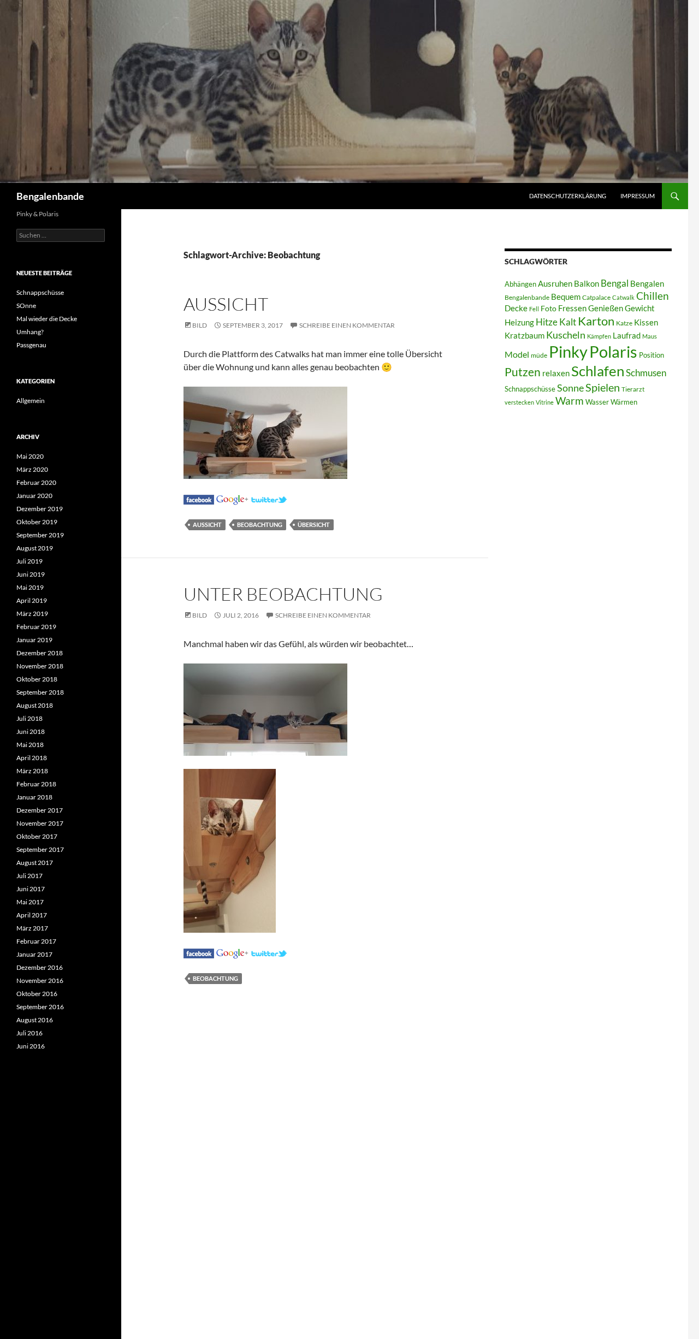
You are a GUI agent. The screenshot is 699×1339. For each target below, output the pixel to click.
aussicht (207, 524)
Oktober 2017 (36, 836)
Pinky (568, 351)
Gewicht (640, 308)
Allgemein (30, 400)
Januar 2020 (34, 495)
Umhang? (30, 332)
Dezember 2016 (39, 967)
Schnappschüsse (530, 388)
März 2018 (32, 771)
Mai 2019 (30, 587)
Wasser (597, 402)
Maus (649, 336)
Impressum (637, 195)
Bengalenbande (50, 196)
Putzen (523, 371)
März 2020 (32, 469)
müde (539, 355)
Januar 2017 (34, 954)
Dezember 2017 (39, 810)
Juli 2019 (29, 561)
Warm (569, 400)
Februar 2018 (36, 784)
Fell (534, 308)
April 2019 (31, 600)
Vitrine (545, 402)
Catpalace (596, 297)
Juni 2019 (30, 574)
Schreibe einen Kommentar (347, 325)
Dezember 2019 (39, 509)
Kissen (646, 322)
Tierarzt (632, 389)
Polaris (613, 351)
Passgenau (31, 345)
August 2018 (34, 705)
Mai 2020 (30, 456)
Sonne (570, 388)
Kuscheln (565, 335)
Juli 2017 (29, 876)
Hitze (547, 322)
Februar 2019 (36, 627)
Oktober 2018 (36, 679)
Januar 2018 (34, 797)
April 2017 (31, 915)
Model (517, 354)
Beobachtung (259, 524)
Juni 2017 (30, 889)
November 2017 (39, 823)
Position (651, 355)
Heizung (519, 322)
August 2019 (34, 548)
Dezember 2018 (39, 653)
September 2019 (40, 535)
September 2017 (40, 849)
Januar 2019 (34, 640)
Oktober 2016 (36, 994)
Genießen (605, 308)
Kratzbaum (524, 335)
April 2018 (31, 758)
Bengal (615, 283)
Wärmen (624, 402)
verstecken (519, 402)
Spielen (602, 387)
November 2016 (39, 980)
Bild (199, 325)
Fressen (572, 308)
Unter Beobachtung (283, 594)
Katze (624, 323)
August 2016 (34, 1020)
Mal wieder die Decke (46, 319)
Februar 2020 (36, 482)
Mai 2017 (30, 902)
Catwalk (623, 297)
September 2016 (40, 1007)
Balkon (586, 283)
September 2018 (40, 692)
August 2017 (34, 862)
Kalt (567, 322)
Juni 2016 (30, 1046)
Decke (516, 308)
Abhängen (520, 284)
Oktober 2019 (36, 522)
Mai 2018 (30, 744)
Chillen (652, 295)
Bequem (565, 296)
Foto (548, 308)
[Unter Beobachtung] (198, 952)
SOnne (26, 305)
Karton (596, 321)
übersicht (314, 524)
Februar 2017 (36, 941)
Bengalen (647, 283)
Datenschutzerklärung (567, 195)
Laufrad (627, 335)
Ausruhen (555, 283)
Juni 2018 (30, 731)
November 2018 (39, 666)
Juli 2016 (29, 1033)
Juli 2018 (29, 718)
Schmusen (646, 373)
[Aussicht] (198, 498)
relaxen (556, 373)
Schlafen (597, 371)
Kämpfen (599, 336)
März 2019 (32, 613)
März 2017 (32, 928)
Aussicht (225, 304)
